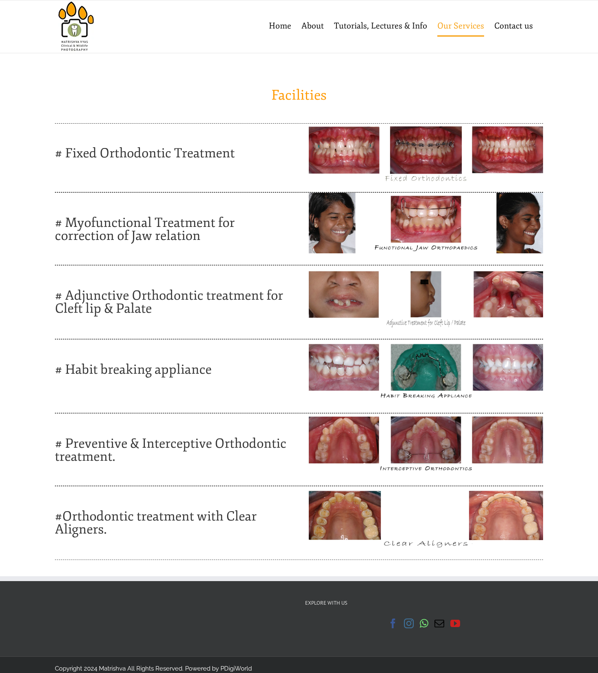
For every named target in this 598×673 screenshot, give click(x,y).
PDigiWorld (236, 668)
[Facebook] (393, 623)
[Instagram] (409, 623)
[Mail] (439, 623)
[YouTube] (455, 623)
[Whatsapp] (424, 623)
